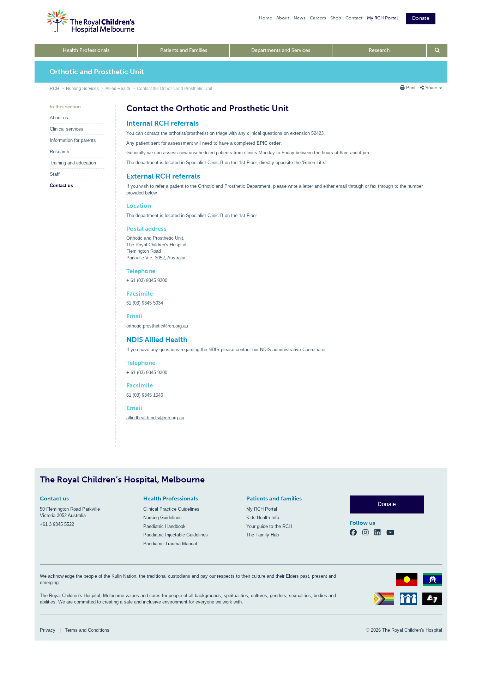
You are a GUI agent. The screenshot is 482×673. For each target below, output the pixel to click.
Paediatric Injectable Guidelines (175, 534)
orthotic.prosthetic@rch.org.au (157, 326)
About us (59, 117)
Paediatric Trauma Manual (170, 543)
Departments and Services (280, 50)
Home (265, 17)
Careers (318, 17)
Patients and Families (183, 50)
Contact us (61, 185)
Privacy (47, 630)
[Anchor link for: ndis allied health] (123, 339)
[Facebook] (356, 532)
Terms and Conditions (87, 630)
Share (431, 87)
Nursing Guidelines (162, 517)
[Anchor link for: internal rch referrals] (123, 123)
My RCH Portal (382, 17)
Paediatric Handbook (164, 526)
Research (379, 50)
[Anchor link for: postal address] (123, 229)
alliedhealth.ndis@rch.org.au (155, 417)
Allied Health (118, 88)
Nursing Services (82, 88)
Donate (420, 18)
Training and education (73, 163)
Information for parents (73, 140)
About (282, 17)
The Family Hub (262, 534)
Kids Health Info (262, 517)
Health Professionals (86, 50)
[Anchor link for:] (123, 440)
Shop (335, 17)
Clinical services (66, 129)
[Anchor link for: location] (123, 206)
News (300, 17)
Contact (354, 17)
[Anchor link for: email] (123, 316)
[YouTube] (392, 532)
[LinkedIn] (380, 532)
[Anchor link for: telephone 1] (123, 363)
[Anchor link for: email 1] (123, 408)
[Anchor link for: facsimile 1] (123, 385)
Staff (55, 174)
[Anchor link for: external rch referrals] (123, 176)
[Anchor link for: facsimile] (123, 293)
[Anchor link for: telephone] (123, 271)
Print (411, 87)
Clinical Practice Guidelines (171, 509)
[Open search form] (437, 50)
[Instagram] (368, 532)
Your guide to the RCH (269, 526)
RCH (54, 88)
